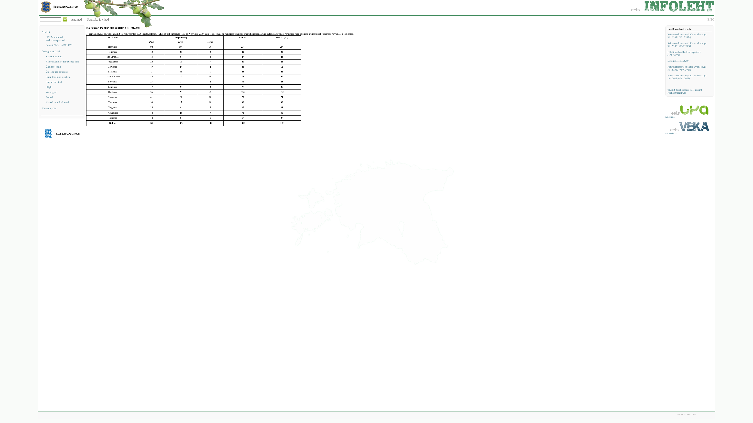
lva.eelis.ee (670, 117)
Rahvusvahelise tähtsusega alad (62, 61)
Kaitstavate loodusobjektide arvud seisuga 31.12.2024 (687, 36)
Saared (49, 97)
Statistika (678, 61)
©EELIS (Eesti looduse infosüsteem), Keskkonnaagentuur (685, 91)
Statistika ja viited (98, 19)
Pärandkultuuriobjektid (58, 76)
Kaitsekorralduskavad (57, 102)
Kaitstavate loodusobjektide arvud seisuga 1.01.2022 (687, 77)
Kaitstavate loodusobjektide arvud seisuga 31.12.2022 (687, 68)
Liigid (49, 87)
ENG (711, 19)
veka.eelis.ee (671, 133)
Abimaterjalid (49, 108)
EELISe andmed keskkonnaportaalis (56, 39)
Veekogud (51, 92)
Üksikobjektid (53, 66)
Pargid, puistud (54, 81)
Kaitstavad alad (54, 56)
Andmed (76, 19)
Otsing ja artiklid (51, 51)
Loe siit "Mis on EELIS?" (59, 45)
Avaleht (46, 32)
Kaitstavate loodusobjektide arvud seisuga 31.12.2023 (687, 45)
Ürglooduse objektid (57, 71)
